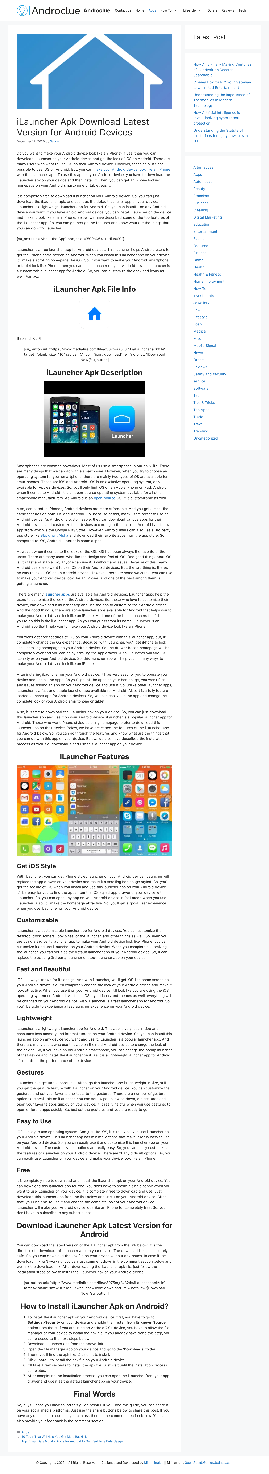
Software (201, 388)
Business (200, 203)
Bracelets (201, 196)
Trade (198, 417)
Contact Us (123, 10)
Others (212, 10)
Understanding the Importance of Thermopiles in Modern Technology (221, 99)
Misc (197, 338)
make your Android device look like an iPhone (131, 169)
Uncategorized (205, 438)
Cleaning (200, 210)
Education (201, 224)
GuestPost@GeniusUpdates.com (209, 1463)
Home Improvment (208, 281)
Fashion (200, 239)
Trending (200, 431)
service (199, 381)
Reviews (228, 10)
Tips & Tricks (204, 403)
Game (198, 260)
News (198, 353)
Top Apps (201, 410)
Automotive (203, 182)
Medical (200, 331)
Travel (198, 424)
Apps (152, 10)
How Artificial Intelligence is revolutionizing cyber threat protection (216, 117)
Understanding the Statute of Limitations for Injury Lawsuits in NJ (220, 135)
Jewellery (201, 303)
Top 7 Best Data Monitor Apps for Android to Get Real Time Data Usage (72, 1441)
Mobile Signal (204, 345)
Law (196, 310)
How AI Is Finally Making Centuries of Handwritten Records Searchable (222, 69)
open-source (104, 498)
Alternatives (203, 167)
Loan (197, 324)
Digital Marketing (207, 217)
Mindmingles (153, 1463)
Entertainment (205, 231)
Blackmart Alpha (54, 535)
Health (198, 267)
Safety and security (209, 374)
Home (140, 10)
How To (166, 10)
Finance (200, 253)
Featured (200, 246)
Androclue (96, 10)
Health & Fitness (207, 274)
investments (203, 296)
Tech (242, 10)
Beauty (199, 189)
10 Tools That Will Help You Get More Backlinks (55, 1436)
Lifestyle (189, 10)
